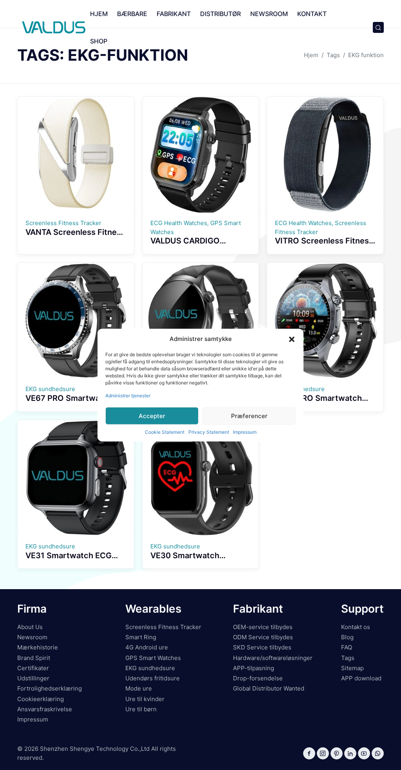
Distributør (220, 14)
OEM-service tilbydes (263, 627)
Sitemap (352, 668)
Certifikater (33, 668)
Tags (347, 658)
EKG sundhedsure (150, 668)
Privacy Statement (208, 432)
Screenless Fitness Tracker (163, 627)
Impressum (244, 432)
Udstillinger (33, 678)
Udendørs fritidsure (152, 678)
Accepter (152, 415)
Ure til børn (141, 709)
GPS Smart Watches (153, 658)
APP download (361, 678)
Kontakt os (355, 627)
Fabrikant (174, 14)
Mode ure (138, 688)
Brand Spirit (33, 658)
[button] (292, 339)
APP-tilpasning (253, 668)
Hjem (99, 14)
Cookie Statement (164, 432)
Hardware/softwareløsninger (272, 658)
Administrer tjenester (127, 396)
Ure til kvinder (144, 699)
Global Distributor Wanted (268, 688)
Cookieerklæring (40, 699)
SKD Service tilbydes (262, 647)
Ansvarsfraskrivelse (44, 709)
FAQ (346, 647)
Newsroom (269, 14)
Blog (347, 637)
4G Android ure (146, 647)
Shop (98, 41)
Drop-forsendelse (258, 678)
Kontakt (312, 14)
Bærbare (132, 14)
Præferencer (249, 415)
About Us (30, 627)
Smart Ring (140, 637)
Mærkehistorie (37, 647)
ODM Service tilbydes (263, 637)
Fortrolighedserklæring (49, 688)
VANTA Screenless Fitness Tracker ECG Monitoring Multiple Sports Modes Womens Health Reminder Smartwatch (75, 250)
